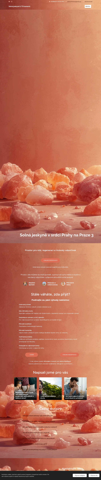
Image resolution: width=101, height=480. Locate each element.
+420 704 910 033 (88, 1)
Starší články (17, 403)
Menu (88, 6)
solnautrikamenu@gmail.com (74, 1)
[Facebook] (9, 1)
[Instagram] (12, 1)
